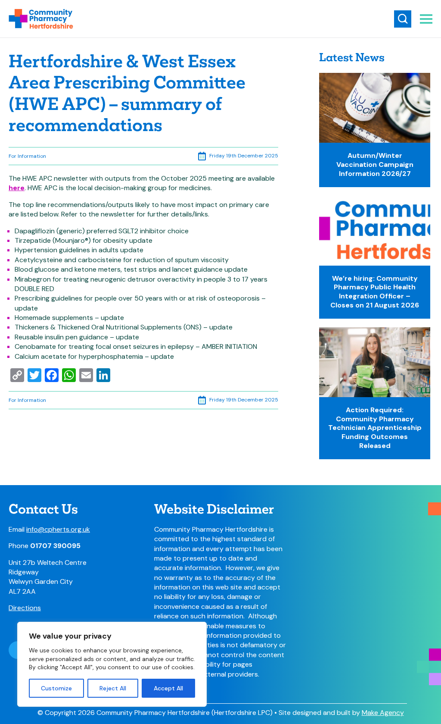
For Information (27, 156)
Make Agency (383, 712)
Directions (25, 607)
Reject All (112, 688)
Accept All (168, 688)
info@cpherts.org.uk (58, 529)
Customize (56, 688)
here (17, 187)
